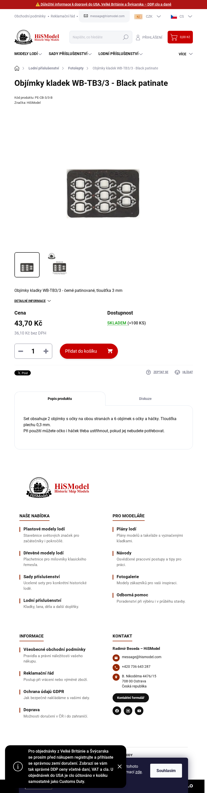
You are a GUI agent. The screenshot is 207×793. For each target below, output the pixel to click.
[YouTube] (139, 710)
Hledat (125, 37)
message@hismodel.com (141, 657)
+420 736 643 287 (136, 666)
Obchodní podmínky (30, 16)
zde (138, 772)
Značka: (27, 103)
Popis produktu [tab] (60, 399)
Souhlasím (166, 770)
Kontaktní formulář (130, 698)
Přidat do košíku (81, 351)
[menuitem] (28, 53)
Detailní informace (30, 301)
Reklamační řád (63, 16)
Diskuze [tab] (145, 399)
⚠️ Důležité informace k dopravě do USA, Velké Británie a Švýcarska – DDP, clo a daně (103, 4)
